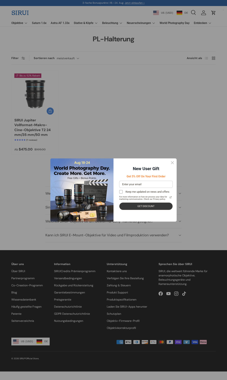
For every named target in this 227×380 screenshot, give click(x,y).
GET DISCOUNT (145, 206)
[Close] (172, 162)
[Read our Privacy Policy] (170, 197)
